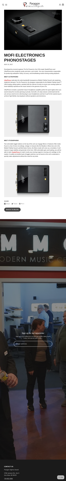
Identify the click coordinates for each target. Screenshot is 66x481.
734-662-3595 (8, 478)
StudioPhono (16, 152)
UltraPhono (7, 80)
